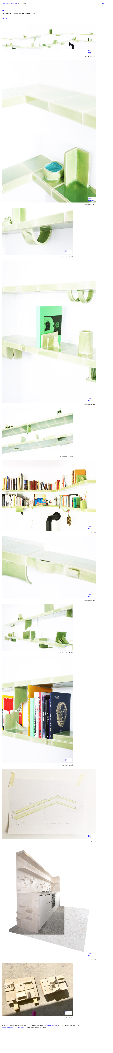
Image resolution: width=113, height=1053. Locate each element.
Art (4, 11)
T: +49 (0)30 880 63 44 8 (68, 1025)
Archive (14, 3)
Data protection (8, 1027)
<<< (21, 3)
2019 (4, 18)
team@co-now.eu (51, 1025)
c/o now (5, 3)
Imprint (21, 1027)
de (103, 3)
